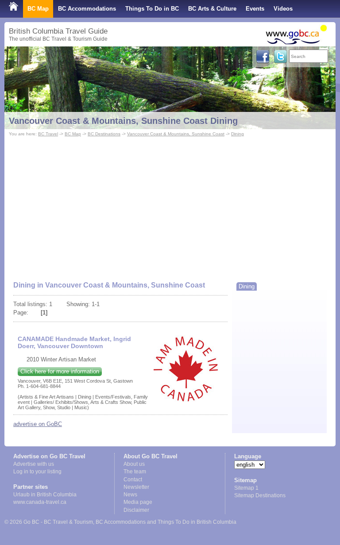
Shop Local (24, 26)
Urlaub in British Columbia (45, 494)
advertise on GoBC (37, 424)
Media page (138, 502)
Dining (237, 133)
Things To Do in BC (152, 8)
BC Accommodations (87, 8)
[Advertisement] (170, 205)
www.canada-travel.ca (39, 502)
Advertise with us (33, 464)
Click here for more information (59, 371)
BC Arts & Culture (212, 8)
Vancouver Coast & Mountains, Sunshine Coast (175, 133)
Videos (283, 8)
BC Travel (48, 133)
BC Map (38, 8)
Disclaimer (136, 510)
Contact (133, 479)
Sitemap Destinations (260, 495)
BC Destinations (104, 133)
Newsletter (136, 487)
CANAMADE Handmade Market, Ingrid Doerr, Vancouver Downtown (74, 342)
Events (255, 8)
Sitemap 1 (246, 488)
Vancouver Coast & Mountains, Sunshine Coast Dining (123, 121)
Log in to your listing (37, 471)
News (130, 494)
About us (134, 464)
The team (135, 471)
